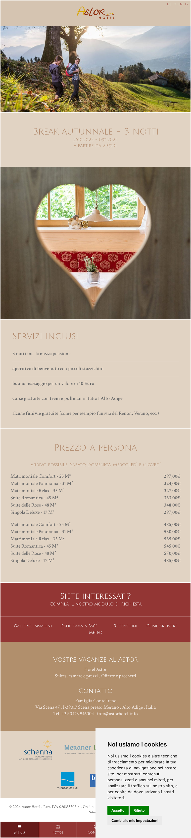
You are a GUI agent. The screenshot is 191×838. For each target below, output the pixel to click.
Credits (88, 806)
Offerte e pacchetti (118, 676)
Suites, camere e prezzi (76, 676)
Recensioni (125, 626)
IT (175, 4)
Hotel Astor (95, 669)
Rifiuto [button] (139, 810)
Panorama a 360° (79, 626)
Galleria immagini (33, 626)
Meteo (95, 632)
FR (186, 4)
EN (181, 4)
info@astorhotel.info (117, 713)
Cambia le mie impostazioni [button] (134, 820)
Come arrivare (161, 626)
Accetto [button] (118, 810)
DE (169, 4)
